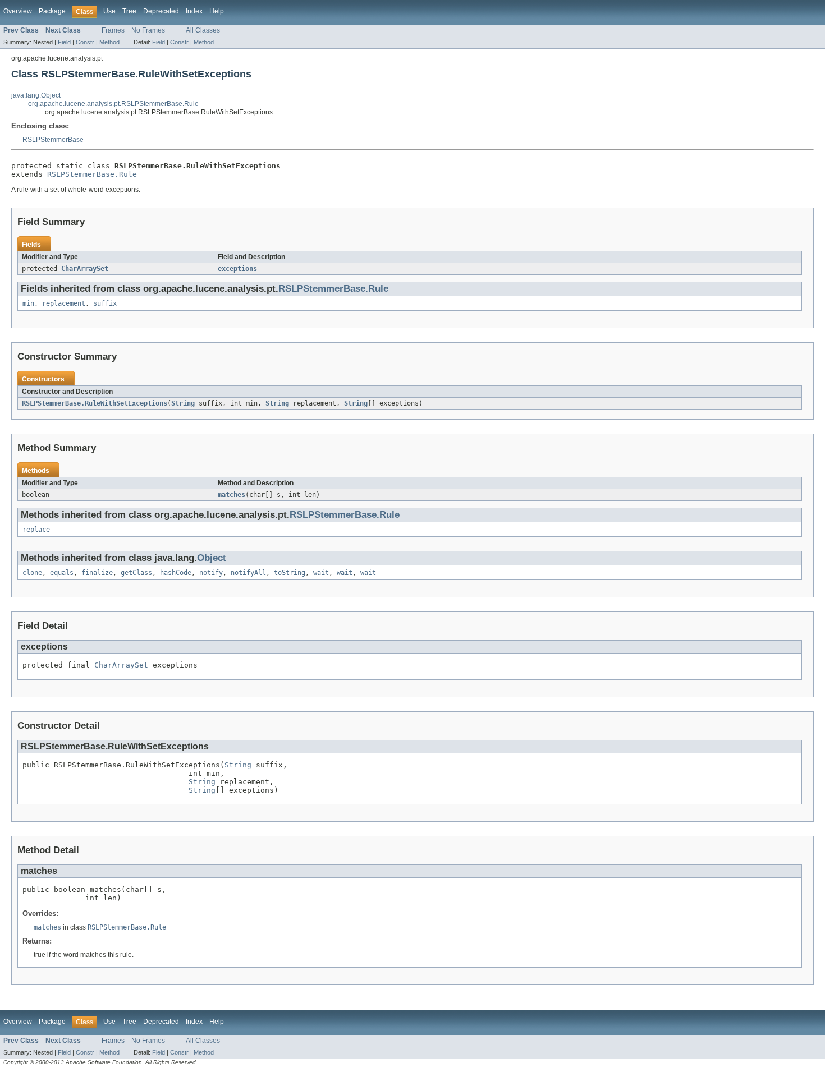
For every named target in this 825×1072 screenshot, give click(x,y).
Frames (113, 30)
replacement (63, 303)
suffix (105, 303)
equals (62, 573)
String (183, 403)
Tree (129, 11)
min (28, 303)
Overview (17, 11)
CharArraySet (84, 269)
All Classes (203, 30)
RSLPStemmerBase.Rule (92, 174)
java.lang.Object (36, 95)
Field (64, 42)
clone (32, 573)
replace (36, 529)
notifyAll (248, 573)
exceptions (237, 269)
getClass (136, 573)
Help (216, 11)
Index (194, 11)
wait (321, 573)
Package (52, 11)
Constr (85, 42)
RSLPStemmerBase (53, 140)
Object (211, 558)
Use (109, 11)
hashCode (175, 573)
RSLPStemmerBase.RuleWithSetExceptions (94, 403)
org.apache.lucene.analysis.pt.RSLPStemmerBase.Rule (113, 104)
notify (211, 573)
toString (289, 573)
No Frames (148, 30)
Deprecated (161, 11)
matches (231, 495)
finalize (97, 573)
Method (109, 42)
